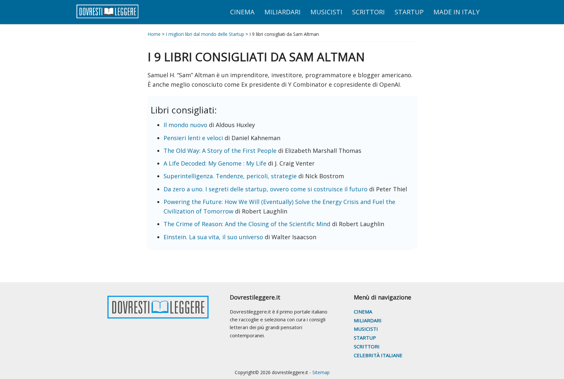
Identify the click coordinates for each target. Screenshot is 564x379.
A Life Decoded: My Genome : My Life (215, 163)
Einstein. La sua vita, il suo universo (213, 237)
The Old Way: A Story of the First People (220, 150)
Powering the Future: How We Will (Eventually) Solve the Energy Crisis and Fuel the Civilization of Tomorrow (279, 206)
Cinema (363, 311)
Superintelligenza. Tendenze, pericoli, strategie (230, 176)
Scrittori (367, 346)
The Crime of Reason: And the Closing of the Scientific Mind (247, 224)
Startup (365, 337)
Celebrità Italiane (378, 355)
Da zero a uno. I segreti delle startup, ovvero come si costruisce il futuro (266, 189)
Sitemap (321, 372)
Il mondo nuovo (185, 125)
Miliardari (368, 320)
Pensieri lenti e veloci (193, 138)
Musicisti (366, 329)
